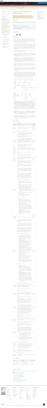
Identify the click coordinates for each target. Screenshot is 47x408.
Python (17, 4)
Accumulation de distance (19, 27)
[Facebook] (1, 392)
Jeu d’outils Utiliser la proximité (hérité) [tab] (6, 32)
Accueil (2, 4)
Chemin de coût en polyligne (6, 39)
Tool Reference (3, 9)
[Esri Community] (1, 394)
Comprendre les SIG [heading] (22, 387)
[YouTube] (4, 394)
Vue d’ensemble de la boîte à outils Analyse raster (6, 12)
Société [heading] (27, 387)
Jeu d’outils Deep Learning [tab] (5, 22)
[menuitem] (9, 389)
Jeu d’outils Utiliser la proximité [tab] (6, 30)
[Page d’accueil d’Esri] (1, 1)
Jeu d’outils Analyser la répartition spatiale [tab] (5, 19)
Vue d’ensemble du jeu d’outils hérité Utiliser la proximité (6, 34)
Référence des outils (12, 4)
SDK (19, 4)
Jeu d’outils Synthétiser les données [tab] (5, 28)
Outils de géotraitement (8, 9)
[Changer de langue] (44, 1)
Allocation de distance (26, 27)
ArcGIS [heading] (7, 387)
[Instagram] (3, 394)
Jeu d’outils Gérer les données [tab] (6, 26)
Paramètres (38, 16)
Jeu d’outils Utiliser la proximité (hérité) (22, 9)
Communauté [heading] (14, 387)
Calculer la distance (5, 36)
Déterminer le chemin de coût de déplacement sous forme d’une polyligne (6, 44)
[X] (3, 392)
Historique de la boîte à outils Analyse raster (5, 16)
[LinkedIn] (4, 392)
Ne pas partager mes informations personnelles (40, 405)
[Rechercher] (42, 1)
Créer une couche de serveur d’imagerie (31, 44)
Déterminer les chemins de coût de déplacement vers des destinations (6, 47)
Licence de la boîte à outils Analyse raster (6, 14)
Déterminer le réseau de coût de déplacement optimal (6, 41)
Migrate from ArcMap (24, 4)
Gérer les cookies (32, 405)
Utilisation (38, 15)
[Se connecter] (46, 1)
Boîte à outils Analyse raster (14, 9)
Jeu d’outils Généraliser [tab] (5, 23)
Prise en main (5, 4)
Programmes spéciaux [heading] (35, 387)
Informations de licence (40, 18)
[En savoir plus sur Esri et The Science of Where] (3, 389)
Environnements (39, 17)
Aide (8, 4)
